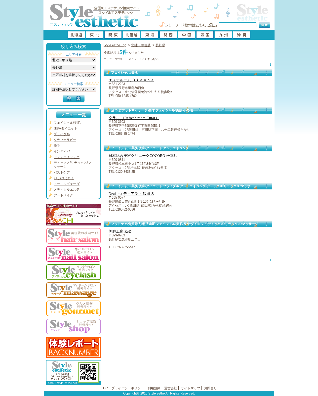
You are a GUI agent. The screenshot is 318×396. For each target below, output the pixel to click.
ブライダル (62, 134)
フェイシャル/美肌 (67, 123)
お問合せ (210, 388)
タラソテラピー (65, 140)
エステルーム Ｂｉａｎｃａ (131, 80)
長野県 (160, 45)
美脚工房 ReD (120, 231)
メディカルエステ (67, 189)
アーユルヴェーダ (67, 184)
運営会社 (170, 388)
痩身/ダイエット (65, 128)
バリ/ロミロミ (64, 178)
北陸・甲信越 (141, 45)
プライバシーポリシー (128, 388)
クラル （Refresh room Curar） (134, 118)
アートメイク (63, 195)
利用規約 (154, 388)
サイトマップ (190, 388)
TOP (104, 388)
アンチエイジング (67, 157)
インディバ (62, 151)
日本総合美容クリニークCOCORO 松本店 (143, 156)
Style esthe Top (115, 45)
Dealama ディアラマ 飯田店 (131, 194)
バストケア (62, 172)
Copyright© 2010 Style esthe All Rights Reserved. (159, 393)
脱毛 (57, 145)
